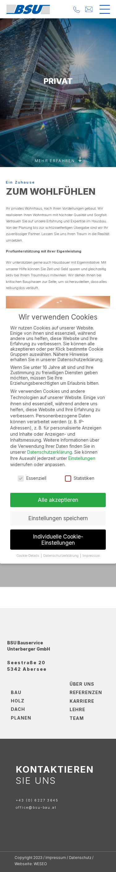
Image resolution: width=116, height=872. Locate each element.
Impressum (55, 858)
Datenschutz (80, 858)
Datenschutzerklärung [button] (61, 556)
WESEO (40, 864)
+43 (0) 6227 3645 (37, 800)
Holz (17, 700)
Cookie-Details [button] (28, 556)
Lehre (78, 709)
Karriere (82, 701)
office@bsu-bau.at (36, 808)
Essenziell (36, 478)
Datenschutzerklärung (49, 452)
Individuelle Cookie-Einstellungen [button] (58, 539)
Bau (16, 692)
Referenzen (86, 692)
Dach (18, 709)
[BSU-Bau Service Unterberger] (28, 9)
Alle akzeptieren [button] (58, 500)
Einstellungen (81, 458)
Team (77, 718)
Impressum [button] (91, 556)
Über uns (82, 684)
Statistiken (84, 478)
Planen (21, 717)
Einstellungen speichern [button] (58, 518)
